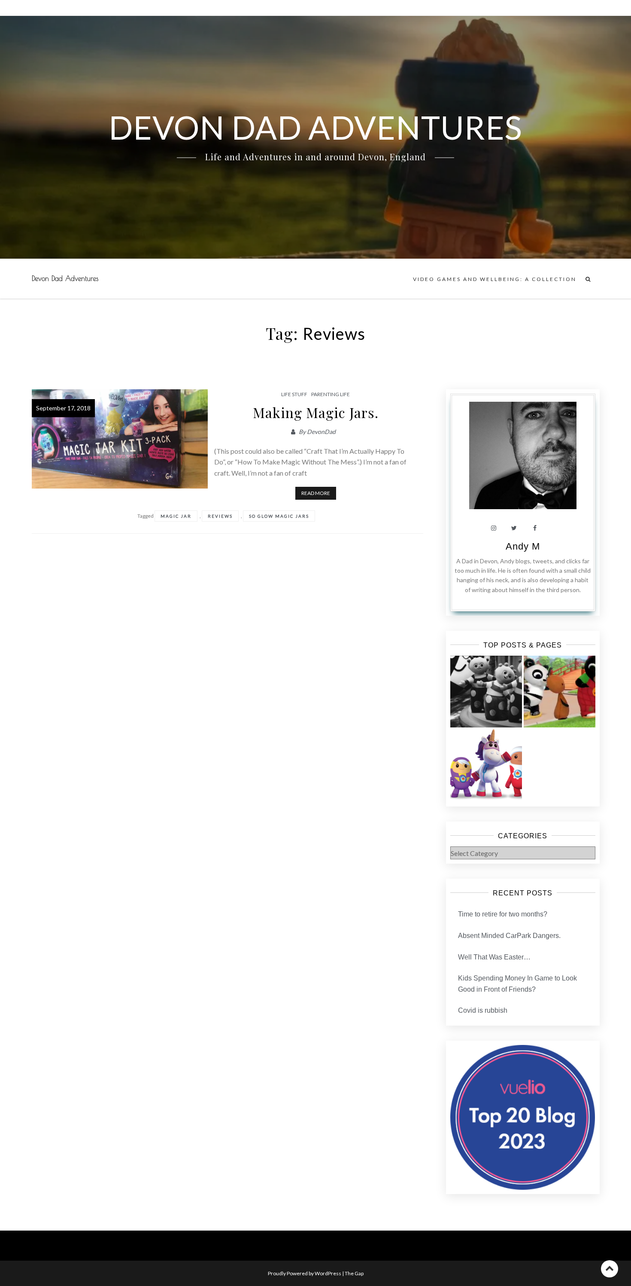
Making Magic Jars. (316, 412)
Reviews (220, 516)
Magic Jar (176, 516)
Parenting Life (330, 394)
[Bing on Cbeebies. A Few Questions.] (559, 691)
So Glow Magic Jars (279, 516)
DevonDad (321, 431)
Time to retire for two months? (502, 914)
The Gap (354, 1273)
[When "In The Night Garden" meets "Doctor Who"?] (486, 691)
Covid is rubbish (482, 1010)
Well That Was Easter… (494, 957)
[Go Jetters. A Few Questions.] (486, 765)
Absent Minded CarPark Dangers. (509, 935)
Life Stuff (294, 394)
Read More (315, 493)
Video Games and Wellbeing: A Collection (494, 279)
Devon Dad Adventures (65, 278)
